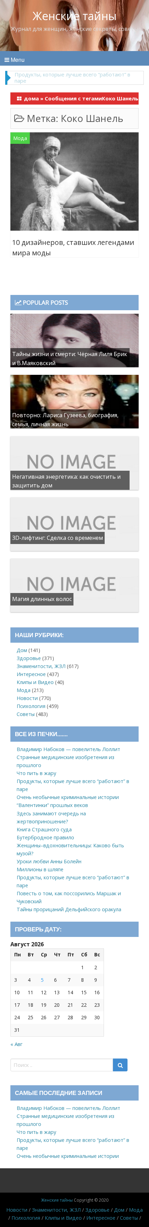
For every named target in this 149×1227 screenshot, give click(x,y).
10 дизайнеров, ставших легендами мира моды (73, 247)
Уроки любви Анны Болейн (49, 861)
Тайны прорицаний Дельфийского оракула (69, 909)
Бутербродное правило (45, 837)
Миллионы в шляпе (40, 869)
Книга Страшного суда (44, 829)
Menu (17, 60)
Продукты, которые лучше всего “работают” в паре (72, 77)
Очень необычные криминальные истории (68, 797)
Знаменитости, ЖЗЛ (41, 666)
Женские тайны (75, 15)
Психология (31, 706)
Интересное (31, 674)
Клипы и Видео (35, 682)
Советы (26, 714)
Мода (20, 138)
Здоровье (29, 658)
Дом (22, 650)
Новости (27, 698)
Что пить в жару (36, 773)
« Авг (16, 1043)
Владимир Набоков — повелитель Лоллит (68, 749)
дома (31, 98)
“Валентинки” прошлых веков (52, 805)
